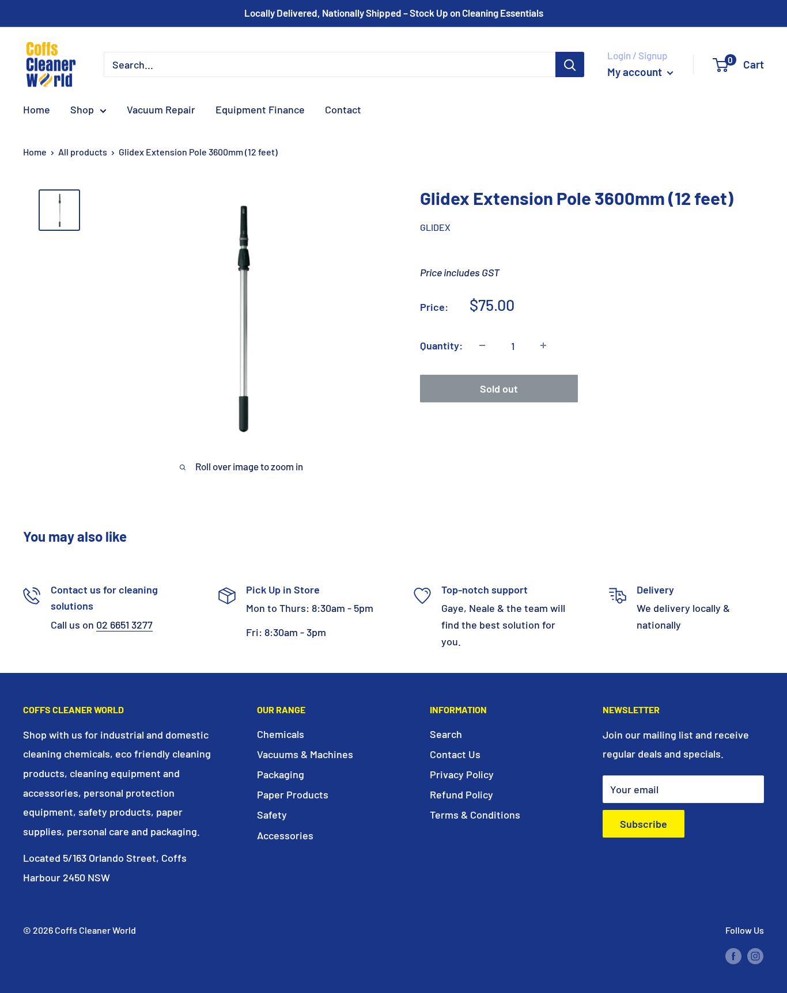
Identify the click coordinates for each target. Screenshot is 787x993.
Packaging (280, 774)
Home (36, 109)
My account (635, 71)
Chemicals (280, 734)
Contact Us (455, 754)
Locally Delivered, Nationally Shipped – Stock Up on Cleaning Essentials (393, 12)
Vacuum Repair (161, 109)
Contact (343, 109)
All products (82, 151)
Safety (272, 814)
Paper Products (292, 794)
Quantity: (441, 345)
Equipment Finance (260, 109)
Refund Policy (461, 794)
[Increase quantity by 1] (543, 345)
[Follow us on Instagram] (755, 955)
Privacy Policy (462, 774)
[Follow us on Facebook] (733, 955)
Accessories (285, 835)
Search (446, 734)
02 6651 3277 (124, 624)
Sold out (499, 388)
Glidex (435, 227)
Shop (82, 109)
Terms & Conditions (475, 814)
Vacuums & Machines (305, 754)
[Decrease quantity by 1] (482, 345)
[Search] (569, 64)
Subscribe (643, 823)
